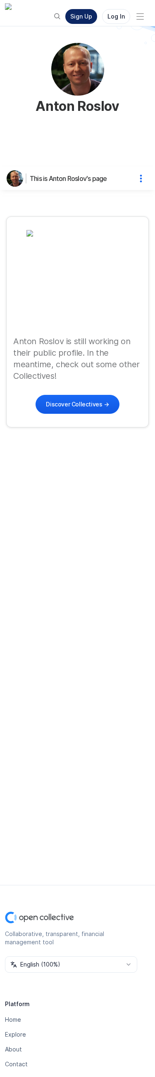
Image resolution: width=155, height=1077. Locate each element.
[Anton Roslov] (16, 178)
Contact (16, 1064)
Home (13, 1019)
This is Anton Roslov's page (68, 178)
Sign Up (81, 16)
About (13, 1049)
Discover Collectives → (77, 404)
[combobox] (71, 964)
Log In (116, 16)
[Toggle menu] (140, 16)
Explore (15, 1034)
